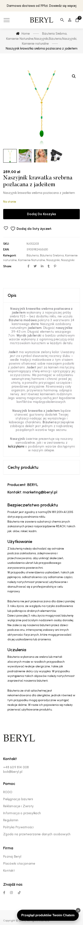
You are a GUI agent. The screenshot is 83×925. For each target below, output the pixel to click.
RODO (7, 792)
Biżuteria (33, 255)
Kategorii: (9, 255)
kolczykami (16, 446)
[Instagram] (11, 892)
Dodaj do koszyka (41, 214)
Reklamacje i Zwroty (18, 806)
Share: (7, 266)
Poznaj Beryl (12, 856)
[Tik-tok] (19, 892)
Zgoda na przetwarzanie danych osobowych (37, 834)
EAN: (6, 249)
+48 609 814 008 (16, 767)
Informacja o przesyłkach (22, 813)
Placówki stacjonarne (19, 863)
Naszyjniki (53, 260)
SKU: (6, 244)
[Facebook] (4, 892)
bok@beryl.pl (13, 772)
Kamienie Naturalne (31, 260)
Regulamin (11, 820)
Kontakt (9, 870)
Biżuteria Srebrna (52, 255)
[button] (74, 76)
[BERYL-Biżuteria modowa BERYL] (41, 20)
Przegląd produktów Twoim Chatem (47, 915)
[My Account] (69, 20)
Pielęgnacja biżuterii (18, 799)
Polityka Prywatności (18, 827)
